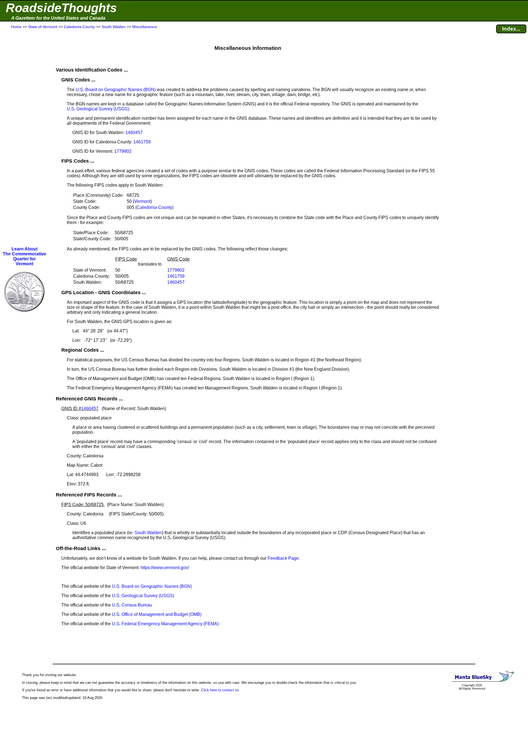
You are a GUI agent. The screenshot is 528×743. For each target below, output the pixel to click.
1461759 (142, 142)
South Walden (148, 532)
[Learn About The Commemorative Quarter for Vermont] (24, 316)
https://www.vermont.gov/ (165, 567)
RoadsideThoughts (61, 8)
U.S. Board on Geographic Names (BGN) (116, 89)
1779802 (122, 151)
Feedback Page (283, 558)
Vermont (142, 201)
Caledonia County (154, 207)
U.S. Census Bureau (132, 605)
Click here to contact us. (220, 690)
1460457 (134, 132)
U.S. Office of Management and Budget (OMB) (157, 614)
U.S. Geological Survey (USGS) (98, 108)
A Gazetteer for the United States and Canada (58, 18)
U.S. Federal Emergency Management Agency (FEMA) (165, 623)
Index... (511, 29)
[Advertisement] (24, 138)
